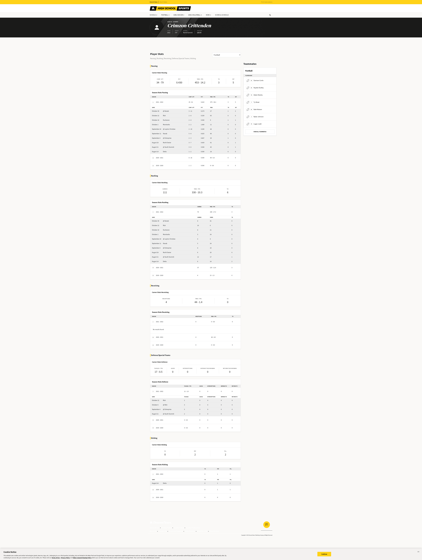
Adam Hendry (257, 95)
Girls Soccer (178, 15)
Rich (159, 116)
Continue (324, 554)
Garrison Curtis (257, 80)
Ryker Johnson (257, 117)
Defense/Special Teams (180, 58)
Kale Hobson (256, 109)
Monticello (161, 125)
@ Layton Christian (163, 129)
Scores (222, 15)
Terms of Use (154, 528)
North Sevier (161, 143)
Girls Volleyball (194, 15)
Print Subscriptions (266, 2)
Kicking (193, 58)
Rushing (160, 58)
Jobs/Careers (190, 531)
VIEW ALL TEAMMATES (260, 132)
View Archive (214, 531)
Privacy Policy (167, 528)
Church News (163, 2)
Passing (153, 58)
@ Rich (159, 405)
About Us (153, 531)
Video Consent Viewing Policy (82, 558)
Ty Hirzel (255, 102)
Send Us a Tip (202, 531)
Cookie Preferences (193, 528)
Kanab (159, 134)
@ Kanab (160, 111)
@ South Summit (163, 147)
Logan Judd (256, 124)
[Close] (418, 552)
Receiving (167, 58)
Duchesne (160, 120)
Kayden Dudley (257, 88)
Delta (159, 152)
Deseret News (153, 2)
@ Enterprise (161, 138)
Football (164, 15)
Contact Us (163, 531)
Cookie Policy (179, 528)
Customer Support (176, 531)
